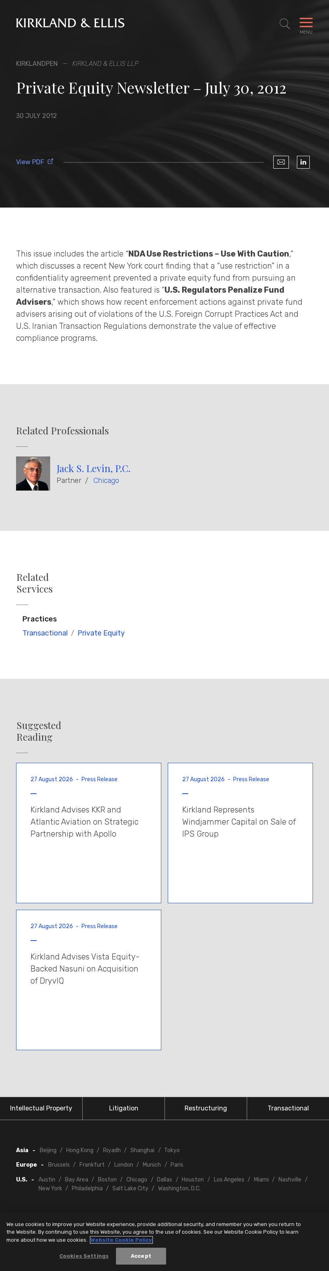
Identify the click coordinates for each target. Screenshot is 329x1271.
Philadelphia (87, 1188)
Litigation (123, 1108)
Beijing (48, 1150)
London (123, 1164)
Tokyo (172, 1150)
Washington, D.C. (179, 1188)
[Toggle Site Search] (285, 24)
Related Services (34, 583)
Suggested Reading (38, 731)
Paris (177, 1164)
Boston (107, 1179)
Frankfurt (92, 1164)
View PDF (30, 162)
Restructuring (206, 1108)
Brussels (59, 1164)
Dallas (164, 1179)
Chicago (106, 480)
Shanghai (142, 1150)
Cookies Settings (84, 1256)
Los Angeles (229, 1179)
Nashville (289, 1179)
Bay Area (76, 1179)
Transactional (45, 633)
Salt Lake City (130, 1188)
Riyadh (112, 1150)
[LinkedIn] (303, 162)
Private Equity (101, 633)
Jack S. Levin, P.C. (93, 468)
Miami (261, 1179)
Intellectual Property (41, 1108)
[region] (164, 1241)
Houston (193, 1179)
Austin (47, 1179)
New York (50, 1188)
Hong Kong (79, 1150)
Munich (152, 1164)
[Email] (281, 162)
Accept (141, 1256)
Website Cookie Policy (121, 1240)
